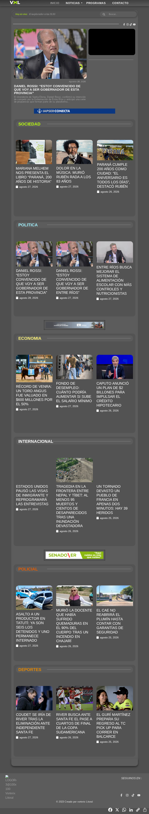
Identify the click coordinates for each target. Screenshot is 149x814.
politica (28, 225)
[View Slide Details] (74, 111)
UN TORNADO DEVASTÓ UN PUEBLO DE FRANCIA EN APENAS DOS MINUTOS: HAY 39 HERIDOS (112, 499)
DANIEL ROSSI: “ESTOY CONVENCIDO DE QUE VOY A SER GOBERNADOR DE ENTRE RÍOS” (72, 282)
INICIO (54, 3)
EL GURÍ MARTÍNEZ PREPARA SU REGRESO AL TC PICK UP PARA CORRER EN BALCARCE (113, 725)
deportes (29, 669)
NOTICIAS (73, 3)
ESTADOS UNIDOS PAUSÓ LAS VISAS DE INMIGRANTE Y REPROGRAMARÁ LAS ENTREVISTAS (32, 495)
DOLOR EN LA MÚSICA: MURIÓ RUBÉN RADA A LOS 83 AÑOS (73, 174)
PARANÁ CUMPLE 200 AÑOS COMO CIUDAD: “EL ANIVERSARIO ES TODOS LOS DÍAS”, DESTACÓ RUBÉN (113, 175)
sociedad (29, 124)
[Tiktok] (130, 24)
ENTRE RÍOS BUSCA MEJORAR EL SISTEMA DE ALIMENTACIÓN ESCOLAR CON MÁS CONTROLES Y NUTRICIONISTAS (114, 280)
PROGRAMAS (96, 3)
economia (29, 338)
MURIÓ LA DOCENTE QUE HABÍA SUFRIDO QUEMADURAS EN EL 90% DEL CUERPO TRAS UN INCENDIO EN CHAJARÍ (74, 625)
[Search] (103, 14)
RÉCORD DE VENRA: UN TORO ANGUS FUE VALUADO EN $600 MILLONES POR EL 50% (34, 395)
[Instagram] (127, 24)
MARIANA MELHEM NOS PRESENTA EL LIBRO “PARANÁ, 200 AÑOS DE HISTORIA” (34, 174)
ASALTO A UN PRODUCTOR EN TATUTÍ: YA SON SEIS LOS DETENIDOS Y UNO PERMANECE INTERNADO (32, 627)
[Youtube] (134, 24)
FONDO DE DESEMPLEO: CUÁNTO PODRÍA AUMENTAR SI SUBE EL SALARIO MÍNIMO (74, 392)
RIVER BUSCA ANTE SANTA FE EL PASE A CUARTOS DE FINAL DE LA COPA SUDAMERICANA (74, 723)
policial (28, 569)
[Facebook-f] (124, 24)
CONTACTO (120, 3)
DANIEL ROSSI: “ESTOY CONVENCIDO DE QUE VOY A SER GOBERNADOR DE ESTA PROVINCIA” (47, 89)
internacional (35, 441)
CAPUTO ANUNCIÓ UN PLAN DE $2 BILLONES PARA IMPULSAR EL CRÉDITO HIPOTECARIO (112, 394)
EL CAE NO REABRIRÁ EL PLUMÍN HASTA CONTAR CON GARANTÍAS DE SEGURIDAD (109, 621)
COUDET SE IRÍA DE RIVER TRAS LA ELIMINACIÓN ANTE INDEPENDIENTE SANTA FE (33, 723)
